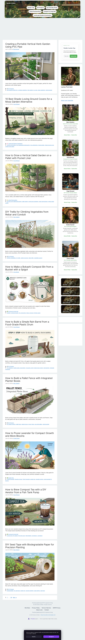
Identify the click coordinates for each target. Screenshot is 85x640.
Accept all (51, 636)
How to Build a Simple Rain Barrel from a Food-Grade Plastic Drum (27, 323)
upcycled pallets (38, 424)
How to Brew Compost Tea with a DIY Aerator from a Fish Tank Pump (25, 491)
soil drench (40, 535)
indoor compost (30, 312)
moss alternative (34, 145)
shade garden (41, 145)
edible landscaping (17, 201)
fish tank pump (21, 535)
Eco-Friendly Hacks (52, 7)
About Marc (67, 135)
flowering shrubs (18, 479)
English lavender (10, 479)
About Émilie (67, 236)
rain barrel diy (46, 367)
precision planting (29, 590)
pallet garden (25, 201)
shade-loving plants (9, 146)
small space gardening (33, 201)
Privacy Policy (36, 608)
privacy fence (31, 424)
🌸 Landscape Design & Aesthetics (14, 143)
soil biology (34, 535)
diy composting (22, 312)
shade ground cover (49, 145)
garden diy (22, 590)
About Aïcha (67, 168)
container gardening (22, 90)
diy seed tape (17, 590)
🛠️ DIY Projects (10, 88)
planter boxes (25, 424)
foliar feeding (28, 535)
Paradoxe (33, 618)
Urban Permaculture (35, 11)
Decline (33, 636)
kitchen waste (37, 312)
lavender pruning (39, 479)
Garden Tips (31, 7)
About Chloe (67, 269)
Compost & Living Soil (49, 11)
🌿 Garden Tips (10, 477)
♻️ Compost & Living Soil (12, 311)
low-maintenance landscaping (23, 145)
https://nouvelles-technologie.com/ (48, 614)
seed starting (37, 590)
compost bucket (14, 312)
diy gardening (10, 367)
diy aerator (15, 535)
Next (15, 597)
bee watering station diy (12, 90)
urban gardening (41, 90)
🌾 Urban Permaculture (12, 200)
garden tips (32, 479)
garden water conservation (19, 367)
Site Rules (27, 608)
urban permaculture (43, 201)
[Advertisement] (42, 28)
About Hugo (67, 202)
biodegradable (10, 590)
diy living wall (10, 201)
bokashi (8, 312)
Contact (46, 610)
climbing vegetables (11, 257)
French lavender (26, 479)
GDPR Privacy (56, 608)
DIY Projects (40, 7)
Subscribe (73, 56)
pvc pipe (35, 90)
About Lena (64, 100)
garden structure (24, 257)
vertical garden (49, 90)
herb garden (30, 90)
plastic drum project (38, 367)
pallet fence (18, 424)
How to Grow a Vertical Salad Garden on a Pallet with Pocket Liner (28, 156)
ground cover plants (11, 145)
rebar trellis (31, 257)
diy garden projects (11, 424)
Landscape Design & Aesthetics (42, 15)
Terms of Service (46, 608)
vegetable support (38, 257)
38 (11, 597)
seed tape (42, 590)
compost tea (10, 535)
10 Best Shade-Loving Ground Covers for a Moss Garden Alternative (28, 100)
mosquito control (30, 367)
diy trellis (18, 257)
